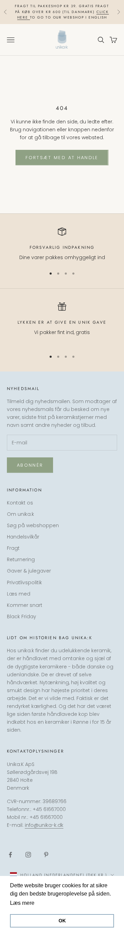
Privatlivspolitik (24, 582)
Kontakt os (20, 502)
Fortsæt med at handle (61, 157)
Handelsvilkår (23, 536)
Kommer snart (24, 605)
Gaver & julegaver (29, 570)
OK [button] (62, 920)
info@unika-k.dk (44, 825)
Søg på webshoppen (33, 525)
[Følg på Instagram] (28, 854)
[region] (62, 244)
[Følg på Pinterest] (46, 854)
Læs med (18, 593)
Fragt (13, 548)
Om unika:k (20, 514)
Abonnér (30, 465)
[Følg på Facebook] (10, 854)
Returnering (21, 559)
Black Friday (21, 616)
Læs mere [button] (49, 903)
